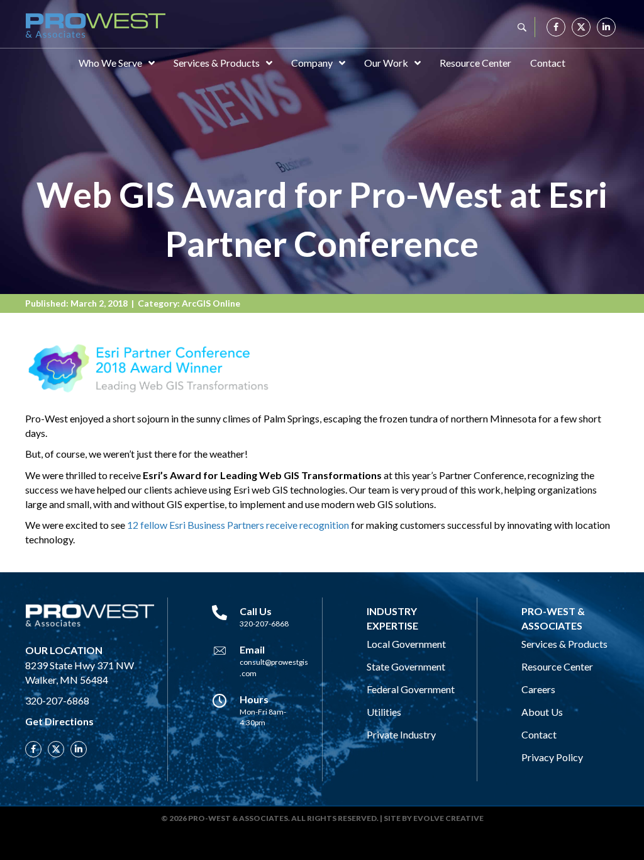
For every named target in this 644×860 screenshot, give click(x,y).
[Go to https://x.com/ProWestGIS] (581, 27)
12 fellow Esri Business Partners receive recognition (238, 525)
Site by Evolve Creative (434, 818)
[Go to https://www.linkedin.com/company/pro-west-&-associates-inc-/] (606, 27)
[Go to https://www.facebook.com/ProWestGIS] (556, 27)
